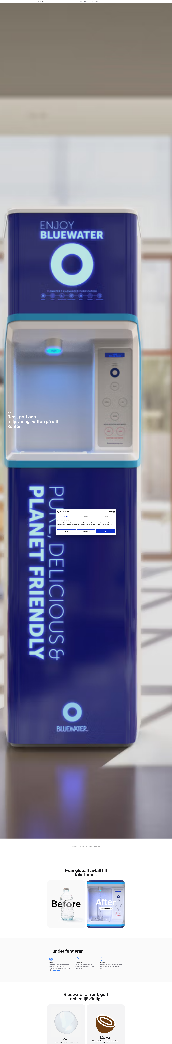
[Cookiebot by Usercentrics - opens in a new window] (109, 512)
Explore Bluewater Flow (106, 908)
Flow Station (56, 970)
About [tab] (106, 516)
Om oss (91, 1)
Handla (80, 1)
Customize (85, 531)
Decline (66, 531)
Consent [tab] (66, 516)
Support (96, 1)
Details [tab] (86, 516)
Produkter (86, 1)
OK (105, 531)
